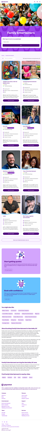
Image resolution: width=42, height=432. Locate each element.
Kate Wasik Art (26, 126)
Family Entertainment (10, 55)
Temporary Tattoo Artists (16, 323)
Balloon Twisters (5, 310)
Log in (23, 406)
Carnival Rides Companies (7, 313)
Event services (25, 412)
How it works (24, 395)
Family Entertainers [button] (21, 32)
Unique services (25, 414)
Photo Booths (20, 319)
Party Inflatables (5, 319)
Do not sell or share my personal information (10, 426)
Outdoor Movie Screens (18, 316)
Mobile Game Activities (6, 316)
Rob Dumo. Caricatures (8, 171)
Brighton (4, 377)
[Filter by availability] (10, 58)
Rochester (10, 377)
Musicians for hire (6, 406)
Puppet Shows (28, 319)
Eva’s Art (5, 126)
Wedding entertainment (7, 407)
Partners (3, 398)
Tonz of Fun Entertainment (29, 171)
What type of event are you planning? (12, 39)
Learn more (7, 299)
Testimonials (4, 415)
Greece (30, 377)
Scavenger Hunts (5, 323)
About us (4, 395)
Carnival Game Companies (23, 310)
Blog (3, 396)
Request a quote (25, 398)
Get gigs (3, 412)
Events (3, 55)
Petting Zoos (13, 319)
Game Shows (17, 313)
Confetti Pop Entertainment (29, 81)
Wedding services (25, 415)
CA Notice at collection (6, 425)
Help (23, 403)
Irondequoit (25, 377)
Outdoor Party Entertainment (30, 316)
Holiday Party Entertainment (27, 313)
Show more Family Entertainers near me (21, 240)
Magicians (37, 313)
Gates (19, 377)
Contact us (24, 404)
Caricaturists (13, 310)
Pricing (3, 414)
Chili (15, 377)
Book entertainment (6, 403)
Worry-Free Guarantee (12, 294)
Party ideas (24, 396)
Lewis (4, 216)
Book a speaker (5, 404)
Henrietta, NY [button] (21, 30)
